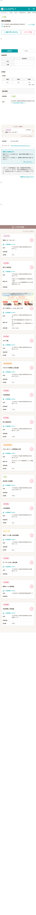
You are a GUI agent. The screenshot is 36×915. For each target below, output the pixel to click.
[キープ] (31, 240)
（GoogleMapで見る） (18, 102)
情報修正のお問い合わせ (26, 177)
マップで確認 (32, 24)
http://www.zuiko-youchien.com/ (20, 145)
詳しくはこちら (28, 162)
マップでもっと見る (26, 136)
